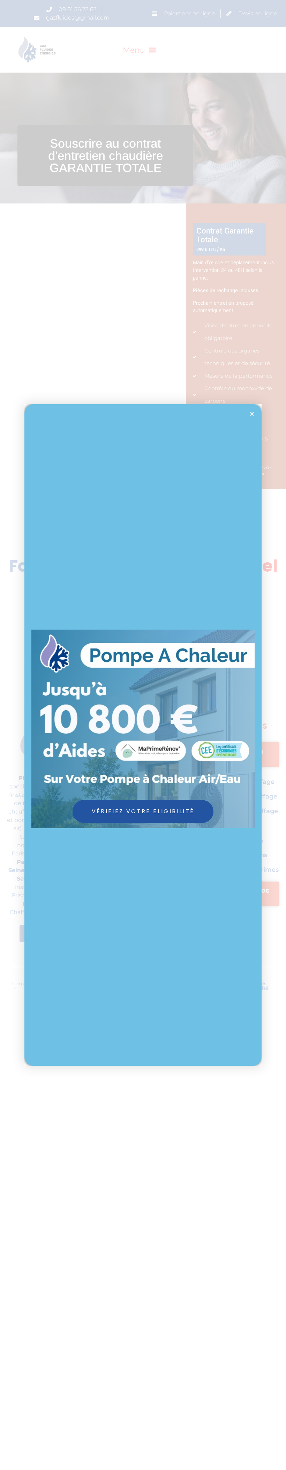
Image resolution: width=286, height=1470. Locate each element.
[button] (252, 413)
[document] (143, 735)
